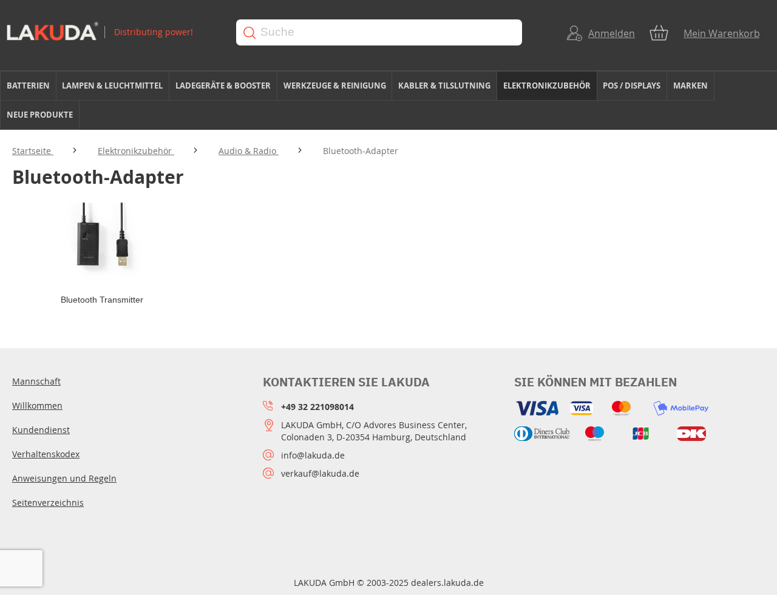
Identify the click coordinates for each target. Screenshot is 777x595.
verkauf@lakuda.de (320, 473)
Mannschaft (36, 381)
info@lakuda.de (313, 455)
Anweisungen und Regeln (64, 478)
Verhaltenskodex (46, 454)
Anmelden (611, 33)
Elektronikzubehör (136, 150)
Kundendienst (41, 429)
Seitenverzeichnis (48, 502)
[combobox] (379, 32)
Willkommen (37, 405)
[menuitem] (28, 86)
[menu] (388, 101)
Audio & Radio (249, 150)
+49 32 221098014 (317, 406)
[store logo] (109, 32)
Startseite (32, 150)
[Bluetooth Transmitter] (101, 242)
